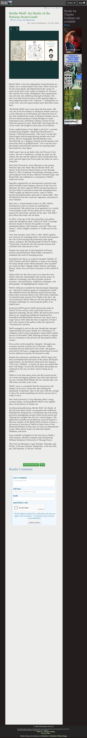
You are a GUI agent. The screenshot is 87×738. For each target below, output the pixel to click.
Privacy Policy (45, 733)
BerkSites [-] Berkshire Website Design (54, 736)
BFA (75, 125)
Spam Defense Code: (20, 503)
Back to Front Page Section (31, 464)
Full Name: (17, 489)
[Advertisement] (34, 626)
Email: (15, 496)
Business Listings (49, 731)
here (67, 25)
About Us (40, 731)
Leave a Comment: (20, 478)
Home (81, 3)
